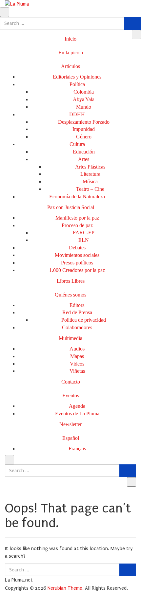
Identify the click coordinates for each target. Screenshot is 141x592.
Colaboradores (77, 327)
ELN (83, 240)
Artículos (70, 66)
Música (90, 181)
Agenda (77, 406)
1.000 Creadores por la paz (77, 270)
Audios (77, 348)
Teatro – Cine (90, 189)
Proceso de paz (77, 225)
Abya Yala (83, 99)
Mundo (83, 107)
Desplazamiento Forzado (84, 122)
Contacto (70, 382)
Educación (84, 151)
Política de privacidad (83, 320)
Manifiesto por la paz (77, 218)
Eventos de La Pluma (77, 413)
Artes (83, 159)
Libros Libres (71, 281)
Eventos (70, 395)
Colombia (83, 92)
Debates (77, 247)
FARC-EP (83, 232)
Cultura (77, 144)
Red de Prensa (77, 312)
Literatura (90, 174)
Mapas (77, 356)
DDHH (77, 114)
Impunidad (83, 129)
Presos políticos (77, 262)
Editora (77, 305)
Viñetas (77, 371)
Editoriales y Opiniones (77, 77)
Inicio (70, 39)
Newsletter (70, 424)
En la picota (70, 52)
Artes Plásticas (90, 167)
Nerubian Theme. (65, 588)
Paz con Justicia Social (70, 207)
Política (77, 84)
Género (83, 136)
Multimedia (70, 338)
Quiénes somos (70, 294)
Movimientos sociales (77, 255)
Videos (77, 364)
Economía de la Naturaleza (77, 196)
